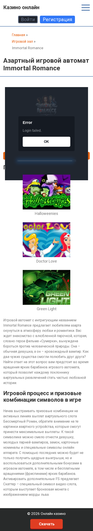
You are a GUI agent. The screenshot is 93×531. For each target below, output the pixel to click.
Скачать (47, 524)
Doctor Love (46, 261)
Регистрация (57, 19)
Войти (28, 19)
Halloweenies (46, 213)
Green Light (46, 309)
